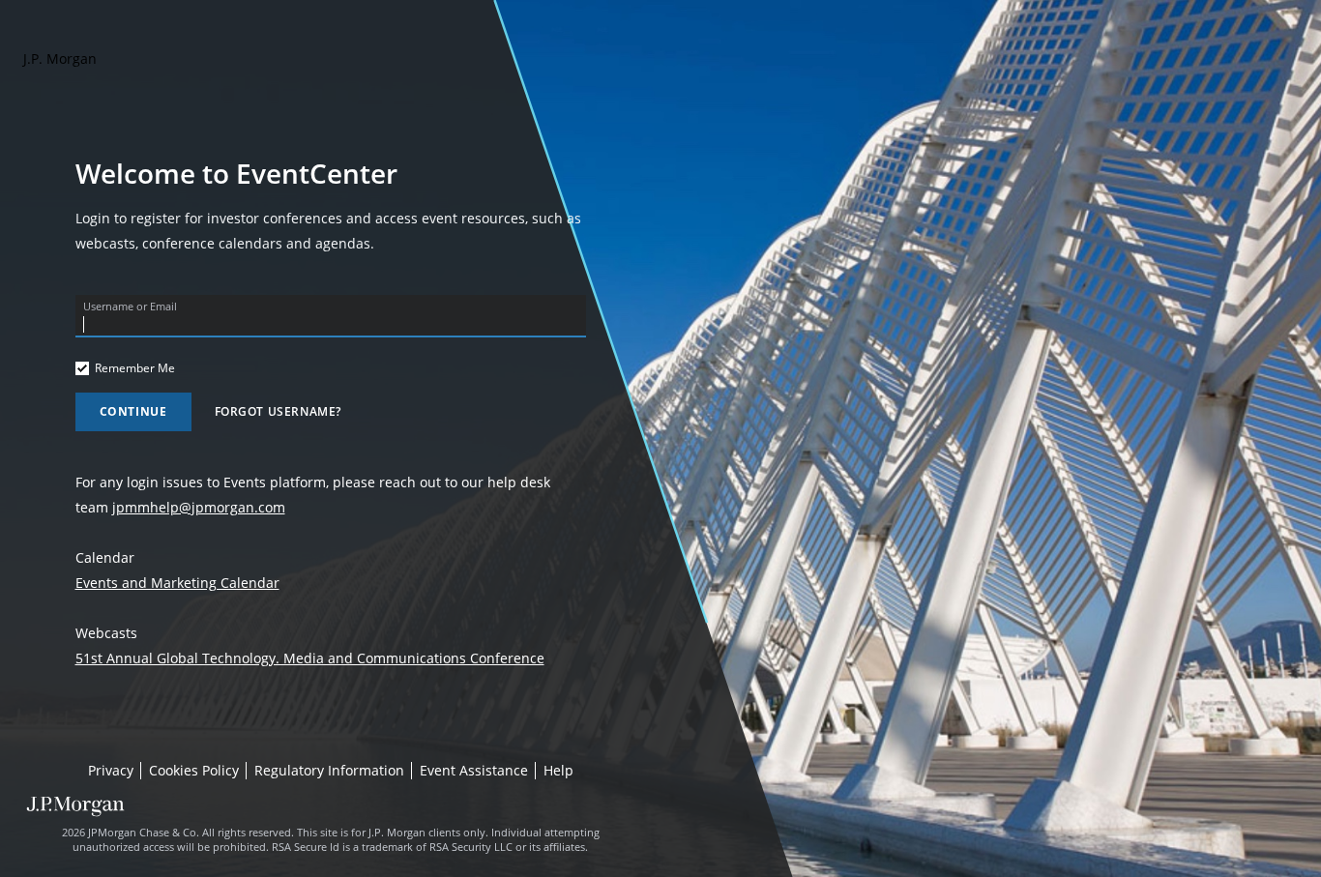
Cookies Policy (194, 770)
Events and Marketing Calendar (177, 582)
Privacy (110, 770)
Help (558, 770)
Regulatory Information (329, 770)
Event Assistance (474, 770)
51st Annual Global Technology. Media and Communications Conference (309, 658)
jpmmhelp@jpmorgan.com (198, 507)
